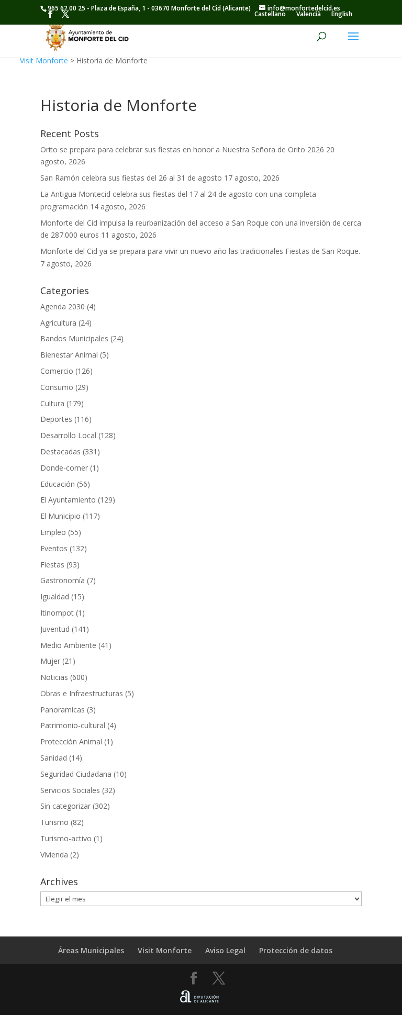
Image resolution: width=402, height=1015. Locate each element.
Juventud (55, 629)
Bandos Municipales (74, 338)
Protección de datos (295, 950)
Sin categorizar (65, 806)
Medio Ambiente (68, 645)
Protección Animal (71, 741)
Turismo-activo (66, 838)
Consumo (56, 387)
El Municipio (60, 516)
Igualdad (54, 596)
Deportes (56, 419)
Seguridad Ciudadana (75, 774)
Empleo (53, 532)
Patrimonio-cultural (72, 725)
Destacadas (60, 451)
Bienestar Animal (69, 355)
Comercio (56, 371)
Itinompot (57, 613)
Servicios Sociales (70, 790)
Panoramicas (62, 710)
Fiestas (52, 565)
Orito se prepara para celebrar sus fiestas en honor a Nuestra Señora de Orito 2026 (182, 149)
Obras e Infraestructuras (81, 693)
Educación (57, 484)
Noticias (54, 677)
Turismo (54, 822)
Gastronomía (62, 580)
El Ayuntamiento (68, 500)
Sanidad (53, 758)
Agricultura (58, 323)
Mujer (50, 661)
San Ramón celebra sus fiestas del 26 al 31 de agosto (131, 178)
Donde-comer (64, 468)
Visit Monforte (44, 60)
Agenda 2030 (62, 306)
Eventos (54, 548)
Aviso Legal (225, 950)
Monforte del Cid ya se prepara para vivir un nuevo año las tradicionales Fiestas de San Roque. (200, 251)
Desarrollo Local (68, 435)
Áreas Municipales (91, 950)
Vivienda (54, 855)
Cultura (52, 403)
